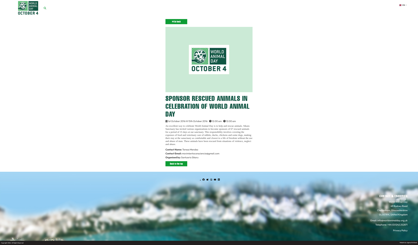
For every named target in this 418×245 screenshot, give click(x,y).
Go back (177, 21)
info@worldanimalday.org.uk (392, 220)
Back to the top (176, 163)
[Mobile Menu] (4, 6)
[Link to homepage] (28, 8)
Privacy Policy (400, 230)
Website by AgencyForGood (408, 242)
